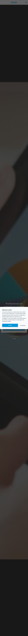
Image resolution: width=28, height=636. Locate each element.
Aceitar (10, 325)
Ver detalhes (22, 325)
